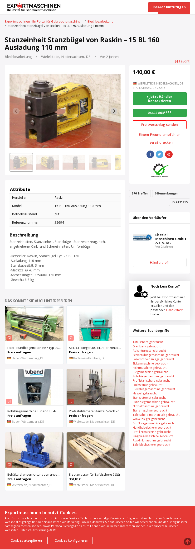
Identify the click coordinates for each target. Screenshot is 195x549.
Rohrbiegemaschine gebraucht (153, 376)
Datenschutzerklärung (34, 530)
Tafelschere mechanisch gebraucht (156, 415)
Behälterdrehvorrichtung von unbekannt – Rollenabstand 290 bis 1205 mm (35, 474)
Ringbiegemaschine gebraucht (153, 436)
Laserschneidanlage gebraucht (153, 359)
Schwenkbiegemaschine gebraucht (156, 355)
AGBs (52, 530)
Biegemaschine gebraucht (150, 372)
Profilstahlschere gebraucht (151, 381)
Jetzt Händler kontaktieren (160, 98)
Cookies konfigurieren (71, 540)
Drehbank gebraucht (147, 346)
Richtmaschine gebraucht (149, 368)
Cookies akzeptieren (26, 540)
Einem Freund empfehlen (159, 135)
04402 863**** (159, 112)
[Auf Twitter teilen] (159, 154)
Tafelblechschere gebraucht (151, 445)
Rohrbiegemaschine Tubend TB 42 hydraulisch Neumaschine (35, 411)
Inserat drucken (159, 142)
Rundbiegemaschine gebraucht (154, 402)
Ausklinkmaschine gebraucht (152, 440)
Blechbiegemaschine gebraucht (154, 389)
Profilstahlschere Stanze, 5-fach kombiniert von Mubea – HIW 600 (97, 411)
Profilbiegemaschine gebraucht (154, 423)
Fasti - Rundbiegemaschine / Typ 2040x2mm (35, 348)
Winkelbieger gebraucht (149, 419)
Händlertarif (174, 310)
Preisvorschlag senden (159, 124)
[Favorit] (9, 338)
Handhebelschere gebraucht (152, 428)
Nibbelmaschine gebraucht (151, 406)
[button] (21, 162)
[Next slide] (114, 111)
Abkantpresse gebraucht (149, 351)
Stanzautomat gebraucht (149, 398)
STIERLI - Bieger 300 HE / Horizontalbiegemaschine (97, 348)
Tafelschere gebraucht (148, 342)
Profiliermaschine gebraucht (152, 432)
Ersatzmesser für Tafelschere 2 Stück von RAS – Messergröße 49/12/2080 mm (97, 474)
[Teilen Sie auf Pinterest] (169, 154)
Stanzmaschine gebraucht (150, 410)
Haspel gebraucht (145, 393)
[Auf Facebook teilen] (150, 154)
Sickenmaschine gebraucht (150, 363)
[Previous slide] (16, 111)
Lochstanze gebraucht (147, 385)
